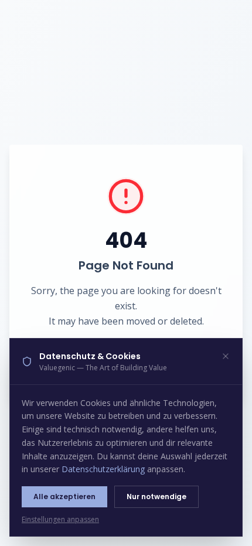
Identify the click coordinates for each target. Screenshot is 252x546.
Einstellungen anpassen (60, 519)
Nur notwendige (156, 496)
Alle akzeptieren (64, 496)
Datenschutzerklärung (103, 469)
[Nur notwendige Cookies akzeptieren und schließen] (225, 356)
